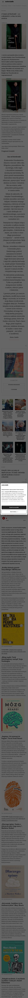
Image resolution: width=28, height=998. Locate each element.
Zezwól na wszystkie (14, 507)
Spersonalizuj (13, 511)
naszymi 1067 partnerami (11, 491)
